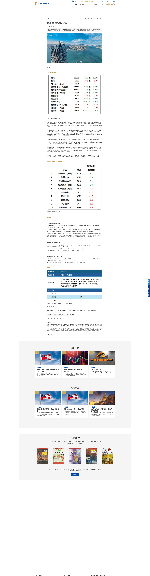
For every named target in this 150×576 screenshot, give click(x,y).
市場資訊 (89, 4)
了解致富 (95, 4)
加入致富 (101, 4)
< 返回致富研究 (50, 334)
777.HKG (66, 314)
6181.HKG (61, 314)
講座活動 (75, 474)
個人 (72, 4)
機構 (76, 4)
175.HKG (49, 314)
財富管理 (82, 4)
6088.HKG (55, 314)
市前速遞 (72, 314)
